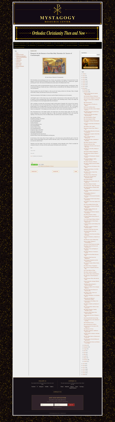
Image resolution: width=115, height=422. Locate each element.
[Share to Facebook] (42, 164)
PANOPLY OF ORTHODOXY (20, 45)
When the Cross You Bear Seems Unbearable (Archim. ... (90, 177)
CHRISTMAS (18, 58)
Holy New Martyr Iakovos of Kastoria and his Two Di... (92, 337)
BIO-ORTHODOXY (32, 45)
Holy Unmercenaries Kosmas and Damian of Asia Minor (92, 342)
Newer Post (34, 171)
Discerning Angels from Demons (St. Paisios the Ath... (91, 290)
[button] (3, 416)
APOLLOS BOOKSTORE (19, 47)
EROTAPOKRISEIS (47, 43)
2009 (84, 374)
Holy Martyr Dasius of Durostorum (90, 174)
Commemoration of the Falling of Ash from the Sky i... (91, 301)
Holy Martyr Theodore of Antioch (90, 142)
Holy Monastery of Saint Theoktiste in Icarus (91, 276)
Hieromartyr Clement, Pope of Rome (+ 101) (91, 129)
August (85, 348)
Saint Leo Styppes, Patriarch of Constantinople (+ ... (89, 242)
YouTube (46, 386)
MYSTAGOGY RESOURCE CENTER (21, 43)
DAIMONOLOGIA (50, 45)
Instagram (41, 386)
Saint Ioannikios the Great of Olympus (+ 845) (91, 316)
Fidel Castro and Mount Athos (89, 107)
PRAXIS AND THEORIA (84, 45)
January (85, 361)
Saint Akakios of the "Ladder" (89, 126)
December (86, 90)
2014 (84, 365)
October (85, 345)
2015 (84, 363)
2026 (84, 73)
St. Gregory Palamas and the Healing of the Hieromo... (92, 224)
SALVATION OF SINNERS (72, 45)
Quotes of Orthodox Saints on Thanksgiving (89, 137)
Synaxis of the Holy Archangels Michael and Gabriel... (91, 282)
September (86, 347)
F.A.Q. (17, 67)
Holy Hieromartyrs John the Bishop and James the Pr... (91, 339)
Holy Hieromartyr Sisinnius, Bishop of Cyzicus (91, 154)
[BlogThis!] (39, 164)
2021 (84, 79)
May (85, 354)
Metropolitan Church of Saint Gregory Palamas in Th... (91, 221)
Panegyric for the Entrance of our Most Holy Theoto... (91, 169)
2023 (84, 75)
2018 (84, 84)
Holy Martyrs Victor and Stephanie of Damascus (91, 249)
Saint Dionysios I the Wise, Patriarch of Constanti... (91, 149)
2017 (84, 86)
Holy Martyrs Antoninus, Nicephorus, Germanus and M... (91, 227)
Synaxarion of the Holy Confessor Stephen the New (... (92, 109)
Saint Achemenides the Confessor (90, 324)
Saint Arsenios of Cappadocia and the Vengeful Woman (91, 260)
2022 (84, 77)
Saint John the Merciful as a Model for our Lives (92, 237)
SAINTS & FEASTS (20, 54)
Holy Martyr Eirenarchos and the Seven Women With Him (91, 112)
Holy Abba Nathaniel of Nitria (89, 119)
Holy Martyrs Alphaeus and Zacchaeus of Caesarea (91, 191)
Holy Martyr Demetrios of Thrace (90, 214)
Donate (62, 386)
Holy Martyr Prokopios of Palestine (90, 161)
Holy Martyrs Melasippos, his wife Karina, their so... (92, 296)
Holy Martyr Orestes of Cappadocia (90, 265)
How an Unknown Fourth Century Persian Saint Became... (91, 199)
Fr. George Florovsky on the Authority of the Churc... (91, 320)
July (85, 350)
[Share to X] (41, 164)
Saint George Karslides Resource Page (91, 318)
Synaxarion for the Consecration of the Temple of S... (91, 326)
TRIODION (18, 61)
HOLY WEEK (18, 64)
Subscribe (67, 386)
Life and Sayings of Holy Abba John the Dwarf (91, 279)
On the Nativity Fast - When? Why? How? (92, 185)
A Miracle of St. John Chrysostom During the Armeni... (91, 234)
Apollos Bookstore (72, 388)
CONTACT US (57, 392)
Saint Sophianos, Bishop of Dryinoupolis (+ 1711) (91, 121)
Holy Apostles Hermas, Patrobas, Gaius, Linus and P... (91, 307)
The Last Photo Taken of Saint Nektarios (91, 273)
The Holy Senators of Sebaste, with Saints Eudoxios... (91, 334)
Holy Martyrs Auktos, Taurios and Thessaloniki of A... (90, 293)
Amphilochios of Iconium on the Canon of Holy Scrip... (92, 146)
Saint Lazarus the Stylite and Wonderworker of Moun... (89, 299)
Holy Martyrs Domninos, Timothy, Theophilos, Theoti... (90, 310)
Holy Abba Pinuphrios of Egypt (90, 117)
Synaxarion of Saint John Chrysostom (91, 229)
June (85, 352)
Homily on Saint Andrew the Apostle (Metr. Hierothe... (91, 94)
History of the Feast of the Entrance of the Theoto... (91, 167)
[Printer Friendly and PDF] (34, 165)
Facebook (33, 386)
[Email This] (38, 164)
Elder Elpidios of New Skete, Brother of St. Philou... (92, 202)
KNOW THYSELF (57, 43)
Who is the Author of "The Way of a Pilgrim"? (90, 105)
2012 (84, 369)
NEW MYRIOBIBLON (60, 45)
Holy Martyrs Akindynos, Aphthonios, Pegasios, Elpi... (91, 331)
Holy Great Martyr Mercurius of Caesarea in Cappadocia (91, 131)
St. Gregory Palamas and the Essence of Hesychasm (91, 217)
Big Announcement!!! (88, 102)
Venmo (76, 386)
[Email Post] (32, 162)
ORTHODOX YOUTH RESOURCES (70, 43)
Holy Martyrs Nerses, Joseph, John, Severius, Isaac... (90, 172)
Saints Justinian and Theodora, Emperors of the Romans (91, 212)
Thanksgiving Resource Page (89, 144)
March (85, 357)
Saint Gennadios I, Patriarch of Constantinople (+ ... (89, 193)
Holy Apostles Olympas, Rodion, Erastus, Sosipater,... (91, 263)
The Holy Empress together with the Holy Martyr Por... (91, 134)
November (86, 91)
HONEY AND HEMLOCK (36, 43)
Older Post (55, 171)
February (86, 359)
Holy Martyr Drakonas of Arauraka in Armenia (91, 252)
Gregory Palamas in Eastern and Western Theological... (91, 206)
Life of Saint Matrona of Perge (89, 270)
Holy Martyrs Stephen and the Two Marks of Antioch (91, 164)
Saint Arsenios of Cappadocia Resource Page (91, 268)
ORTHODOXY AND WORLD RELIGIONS (87, 43)
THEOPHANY (19, 60)
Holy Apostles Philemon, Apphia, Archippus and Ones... (90, 159)
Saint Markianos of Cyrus (88, 328)
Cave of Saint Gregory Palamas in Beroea (91, 219)
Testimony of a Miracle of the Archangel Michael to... (91, 287)
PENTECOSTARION (20, 66)
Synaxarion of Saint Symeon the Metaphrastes (90, 258)
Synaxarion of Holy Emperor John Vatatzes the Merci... (90, 313)
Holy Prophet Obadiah (88, 179)
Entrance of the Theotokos (45, 166)
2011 (84, 371)
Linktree (51, 386)
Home (76, 171)
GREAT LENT (19, 63)
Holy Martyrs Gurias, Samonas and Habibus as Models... (90, 209)
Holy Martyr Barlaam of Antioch (90, 183)
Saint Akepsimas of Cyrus (89, 322)
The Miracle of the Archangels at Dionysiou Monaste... (90, 284)
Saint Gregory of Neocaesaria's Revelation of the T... (92, 196)
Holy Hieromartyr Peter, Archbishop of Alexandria (91, 140)
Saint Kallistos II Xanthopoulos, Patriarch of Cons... (91, 156)
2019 (84, 83)
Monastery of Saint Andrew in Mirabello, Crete (91, 100)
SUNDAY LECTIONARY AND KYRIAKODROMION (21, 56)
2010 (84, 372)
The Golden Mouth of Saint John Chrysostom (90, 232)
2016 (84, 88)
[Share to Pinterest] (43, 164)
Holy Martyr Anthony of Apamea (90, 272)
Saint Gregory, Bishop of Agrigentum (91, 151)
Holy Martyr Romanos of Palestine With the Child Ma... (91, 188)
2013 (84, 367)
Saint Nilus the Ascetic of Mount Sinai (91, 239)
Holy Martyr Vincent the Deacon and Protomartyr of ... (91, 246)
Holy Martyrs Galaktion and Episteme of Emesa (91, 304)
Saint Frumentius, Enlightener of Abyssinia (92, 97)
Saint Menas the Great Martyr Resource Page (91, 255)
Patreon (72, 386)
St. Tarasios (52, 166)
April (85, 356)
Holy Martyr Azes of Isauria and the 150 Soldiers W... (91, 181)
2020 (84, 81)
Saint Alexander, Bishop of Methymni (91, 96)
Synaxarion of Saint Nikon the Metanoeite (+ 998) (92, 124)
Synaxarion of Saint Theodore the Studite (91, 244)
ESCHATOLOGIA (41, 45)
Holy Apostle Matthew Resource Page (91, 204)
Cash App (81, 386)
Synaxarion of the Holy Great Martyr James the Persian (91, 115)
